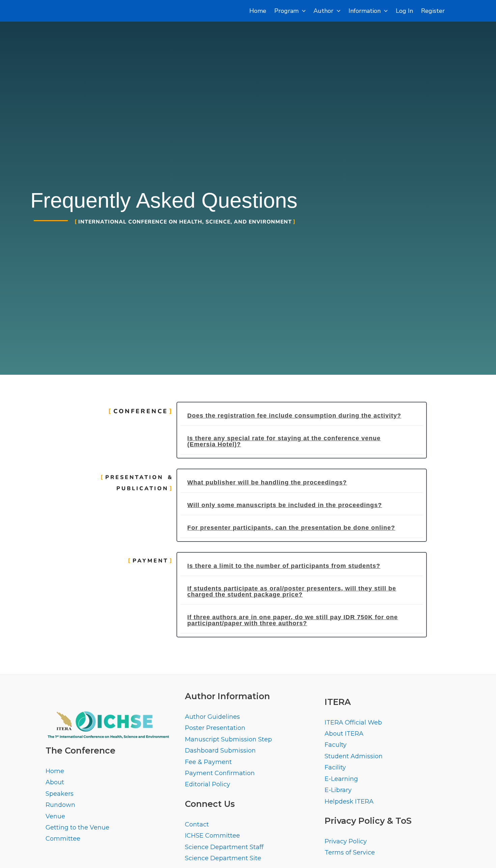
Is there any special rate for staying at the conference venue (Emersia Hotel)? (284, 441)
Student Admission (354, 756)
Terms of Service (350, 852)
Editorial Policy (207, 784)
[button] (302, 416)
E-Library (338, 790)
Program (286, 11)
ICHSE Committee (212, 835)
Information (365, 11)
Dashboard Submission (220, 750)
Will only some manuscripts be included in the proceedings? (284, 505)
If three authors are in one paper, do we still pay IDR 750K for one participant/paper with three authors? (292, 620)
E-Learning (341, 779)
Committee (63, 838)
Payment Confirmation (220, 773)
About (55, 782)
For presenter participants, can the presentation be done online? (291, 527)
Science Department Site (223, 858)
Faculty (336, 744)
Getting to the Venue (77, 827)
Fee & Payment (208, 762)
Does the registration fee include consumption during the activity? (294, 415)
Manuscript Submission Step (228, 739)
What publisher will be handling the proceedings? (267, 482)
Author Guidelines (212, 716)
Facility (335, 767)
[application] (302, 11)
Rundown (60, 805)
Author (323, 11)
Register (433, 11)
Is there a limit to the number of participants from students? (283, 565)
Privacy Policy (346, 841)
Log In (404, 11)
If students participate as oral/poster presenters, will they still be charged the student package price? (291, 591)
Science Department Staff (224, 847)
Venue (55, 816)
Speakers (60, 793)
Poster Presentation (215, 728)
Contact (197, 824)
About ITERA (344, 733)
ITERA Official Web (353, 722)
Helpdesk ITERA (349, 801)
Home (257, 11)
